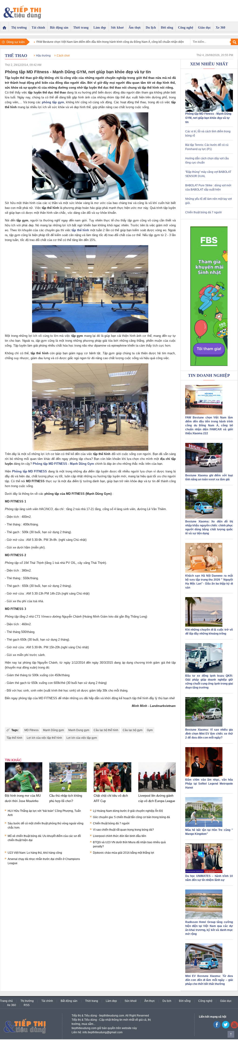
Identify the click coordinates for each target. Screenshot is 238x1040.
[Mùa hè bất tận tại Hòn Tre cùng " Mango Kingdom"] (203, 826)
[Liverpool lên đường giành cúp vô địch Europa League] (157, 792)
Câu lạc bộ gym (132, 730)
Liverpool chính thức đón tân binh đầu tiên (119, 836)
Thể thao (16, 55)
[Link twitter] (225, 1027)
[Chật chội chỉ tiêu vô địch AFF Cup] (112, 792)
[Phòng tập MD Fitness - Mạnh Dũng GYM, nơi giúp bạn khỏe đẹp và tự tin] (209, 110)
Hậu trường (43, 55)
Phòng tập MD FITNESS (29, 471)
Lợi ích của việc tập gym (81, 737)
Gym (150, 730)
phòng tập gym (53, 102)
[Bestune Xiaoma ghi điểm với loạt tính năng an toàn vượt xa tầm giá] (203, 471)
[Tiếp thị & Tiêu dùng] (24, 11)
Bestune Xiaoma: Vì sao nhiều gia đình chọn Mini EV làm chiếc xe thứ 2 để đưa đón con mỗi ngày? (209, 733)
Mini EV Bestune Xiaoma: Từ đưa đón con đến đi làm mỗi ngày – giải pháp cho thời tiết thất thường (209, 980)
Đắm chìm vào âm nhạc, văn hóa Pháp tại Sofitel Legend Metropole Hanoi (209, 783)
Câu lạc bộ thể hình (106, 730)
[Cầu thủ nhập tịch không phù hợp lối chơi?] (68, 792)
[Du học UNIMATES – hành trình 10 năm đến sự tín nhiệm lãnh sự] (203, 872)
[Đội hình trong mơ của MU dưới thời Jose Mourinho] (23, 792)
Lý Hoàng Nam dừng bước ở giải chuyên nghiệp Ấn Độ (128, 811)
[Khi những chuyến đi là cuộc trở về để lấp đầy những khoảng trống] (203, 625)
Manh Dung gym (78, 730)
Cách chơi (63, 55)
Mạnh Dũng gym (53, 730)
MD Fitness (31, 730)
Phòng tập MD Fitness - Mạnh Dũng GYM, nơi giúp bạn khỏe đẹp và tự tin (208, 118)
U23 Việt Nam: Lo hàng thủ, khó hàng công (35, 852)
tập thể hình (80, 230)
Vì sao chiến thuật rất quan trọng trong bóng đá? (123, 829)
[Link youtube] (217, 1027)
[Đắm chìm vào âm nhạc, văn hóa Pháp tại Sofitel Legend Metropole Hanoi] (203, 775)
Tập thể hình (14, 737)
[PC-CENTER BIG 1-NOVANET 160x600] (209, 296)
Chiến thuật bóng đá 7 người (111, 823)
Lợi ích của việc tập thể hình (44, 737)
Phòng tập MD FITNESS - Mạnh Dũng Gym (63, 463)
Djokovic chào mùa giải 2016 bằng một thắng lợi (123, 852)
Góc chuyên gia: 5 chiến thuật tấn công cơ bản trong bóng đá (131, 817)
